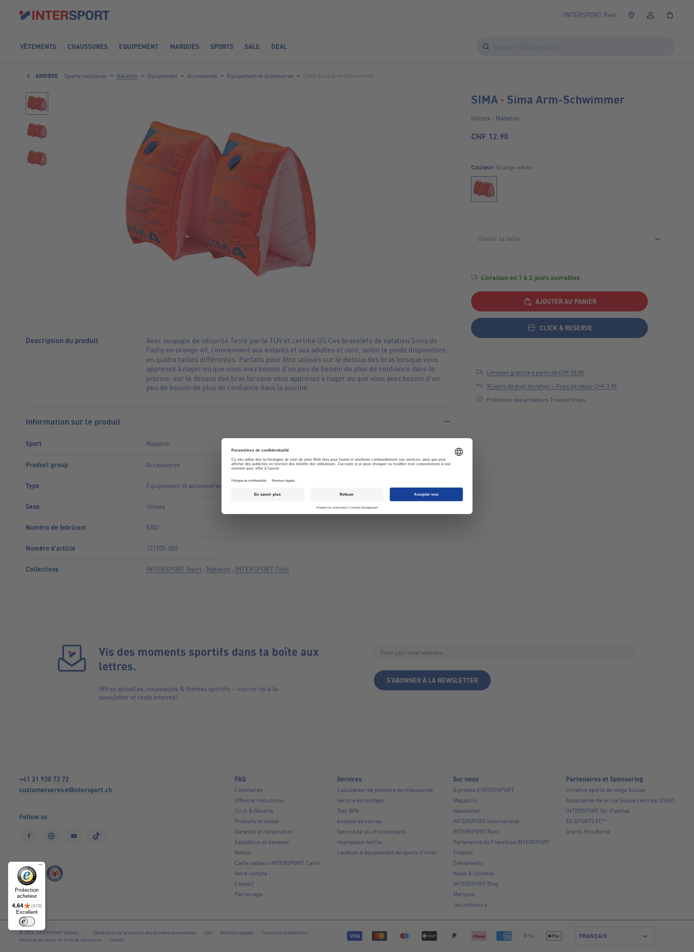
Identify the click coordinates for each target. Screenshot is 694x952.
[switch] (27, 921)
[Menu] (40, 866)
